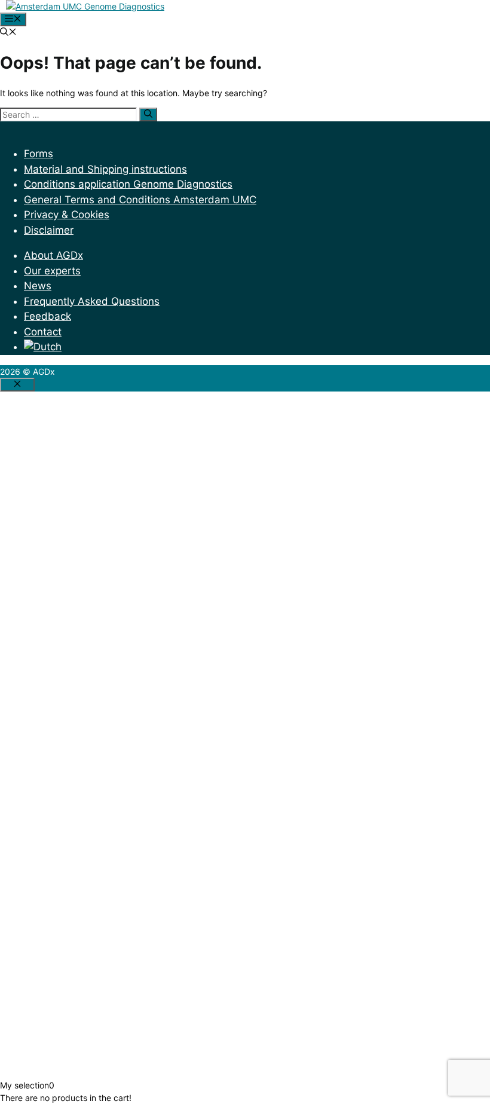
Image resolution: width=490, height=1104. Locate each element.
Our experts (52, 271)
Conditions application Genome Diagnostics (128, 184)
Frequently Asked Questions (92, 301)
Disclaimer (49, 230)
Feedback (47, 316)
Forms (38, 154)
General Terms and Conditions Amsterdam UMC (140, 200)
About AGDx (53, 255)
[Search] (148, 114)
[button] (8, 32)
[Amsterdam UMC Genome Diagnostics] (85, 6)
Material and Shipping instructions (105, 169)
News (37, 286)
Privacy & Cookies (66, 215)
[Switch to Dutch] (43, 347)
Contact (43, 332)
